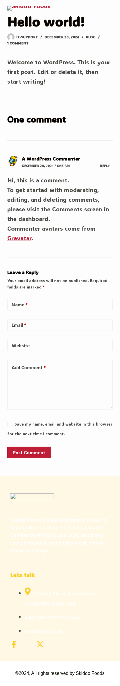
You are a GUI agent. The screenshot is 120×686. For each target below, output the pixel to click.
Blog (91, 36)
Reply (105, 166)
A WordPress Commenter (51, 158)
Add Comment (29, 367)
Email (19, 325)
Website (21, 345)
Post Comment (29, 452)
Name (20, 304)
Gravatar (19, 238)
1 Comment (18, 43)
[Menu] (110, 13)
